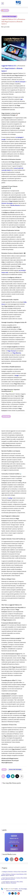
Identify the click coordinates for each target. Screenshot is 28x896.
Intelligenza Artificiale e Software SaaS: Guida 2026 (14, 871)
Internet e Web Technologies (9, 16)
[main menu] (2, 3)
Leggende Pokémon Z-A (8, 66)
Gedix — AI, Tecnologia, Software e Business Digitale (16, 890)
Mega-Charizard (11, 351)
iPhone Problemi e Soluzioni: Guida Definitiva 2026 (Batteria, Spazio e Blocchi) (14, 875)
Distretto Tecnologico (7, 203)
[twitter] (12, 893)
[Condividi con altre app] (22, 776)
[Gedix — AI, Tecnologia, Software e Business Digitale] (18, 3)
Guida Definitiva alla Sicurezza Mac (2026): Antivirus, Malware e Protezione (12, 882)
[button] (8, 776)
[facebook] (7, 859)
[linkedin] (21, 859)
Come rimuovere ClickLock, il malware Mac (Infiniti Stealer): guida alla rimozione (14, 878)
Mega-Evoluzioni (10, 68)
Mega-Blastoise (17, 353)
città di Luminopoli (20, 82)
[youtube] (16, 859)
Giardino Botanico (15, 205)
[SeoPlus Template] (2, 889)
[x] (11, 859)
